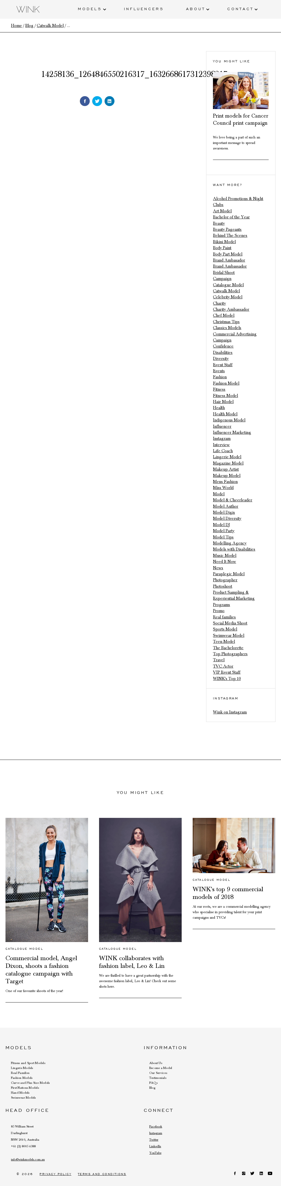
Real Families (20, 1073)
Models (90, 8)
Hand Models (20, 1093)
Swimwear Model (228, 635)
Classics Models (227, 327)
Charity (219, 303)
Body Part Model (227, 254)
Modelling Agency (229, 543)
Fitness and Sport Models (28, 1063)
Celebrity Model (227, 297)
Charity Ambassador (231, 309)
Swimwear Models (23, 1097)
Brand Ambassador (230, 266)
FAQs (153, 1083)
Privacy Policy (55, 1174)
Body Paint (222, 247)
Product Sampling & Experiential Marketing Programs (234, 598)
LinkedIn (155, 1146)
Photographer (225, 579)
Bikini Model (224, 241)
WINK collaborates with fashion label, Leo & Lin (132, 962)
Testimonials (157, 1078)
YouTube (155, 1153)
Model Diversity (227, 518)
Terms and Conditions (102, 1174)
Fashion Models (21, 1078)
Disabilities (222, 352)
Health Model (225, 414)
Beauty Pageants (227, 229)
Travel (218, 659)
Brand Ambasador (229, 260)
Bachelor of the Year (231, 217)
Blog (152, 1088)
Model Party (223, 530)
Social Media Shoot (230, 623)
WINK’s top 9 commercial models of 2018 (228, 893)
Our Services (158, 1073)
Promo (218, 610)
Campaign (222, 278)
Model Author (225, 506)
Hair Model (223, 401)
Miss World (223, 487)
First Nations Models (25, 1088)
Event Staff (222, 364)
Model (218, 493)
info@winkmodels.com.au (28, 1159)
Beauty (219, 223)
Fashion (220, 376)
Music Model (224, 555)
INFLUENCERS (144, 8)
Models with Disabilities (234, 549)
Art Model (222, 211)
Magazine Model (228, 463)
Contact (240, 8)
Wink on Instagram (230, 712)
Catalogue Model (228, 284)
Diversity (221, 358)
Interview (221, 444)
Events (219, 370)
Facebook (155, 1126)
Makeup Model (226, 475)
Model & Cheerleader (232, 500)
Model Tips (223, 537)
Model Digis (224, 512)
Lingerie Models (22, 1068)
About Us (155, 1063)
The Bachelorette (228, 647)
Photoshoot (222, 586)
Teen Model (224, 641)
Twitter (153, 1139)
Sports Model (225, 629)
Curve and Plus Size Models (30, 1083)
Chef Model (223, 315)
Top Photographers (230, 653)
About (195, 8)
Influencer (222, 426)
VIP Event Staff (226, 672)
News (218, 567)
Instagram (222, 438)
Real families (224, 617)
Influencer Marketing (232, 432)
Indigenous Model (229, 420)
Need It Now (224, 561)
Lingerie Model (227, 456)
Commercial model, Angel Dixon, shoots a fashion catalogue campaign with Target (41, 969)
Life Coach (223, 450)
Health (219, 407)
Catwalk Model (226, 290)
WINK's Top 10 (227, 678)
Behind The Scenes (230, 235)
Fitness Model (225, 395)
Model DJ (221, 524)
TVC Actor (223, 666)
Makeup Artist (226, 469)
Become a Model (160, 1068)
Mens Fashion (225, 481)
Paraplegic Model (229, 573)
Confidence (223, 346)
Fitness (219, 389)
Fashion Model (226, 383)
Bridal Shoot (224, 272)
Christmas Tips (226, 321)
